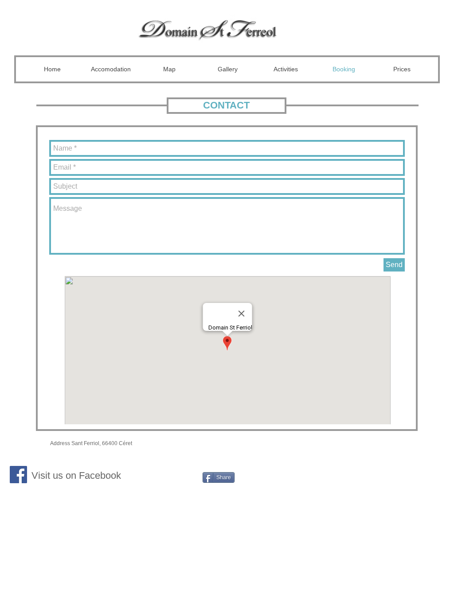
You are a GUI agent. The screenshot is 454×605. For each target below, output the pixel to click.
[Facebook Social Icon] (18, 474)
